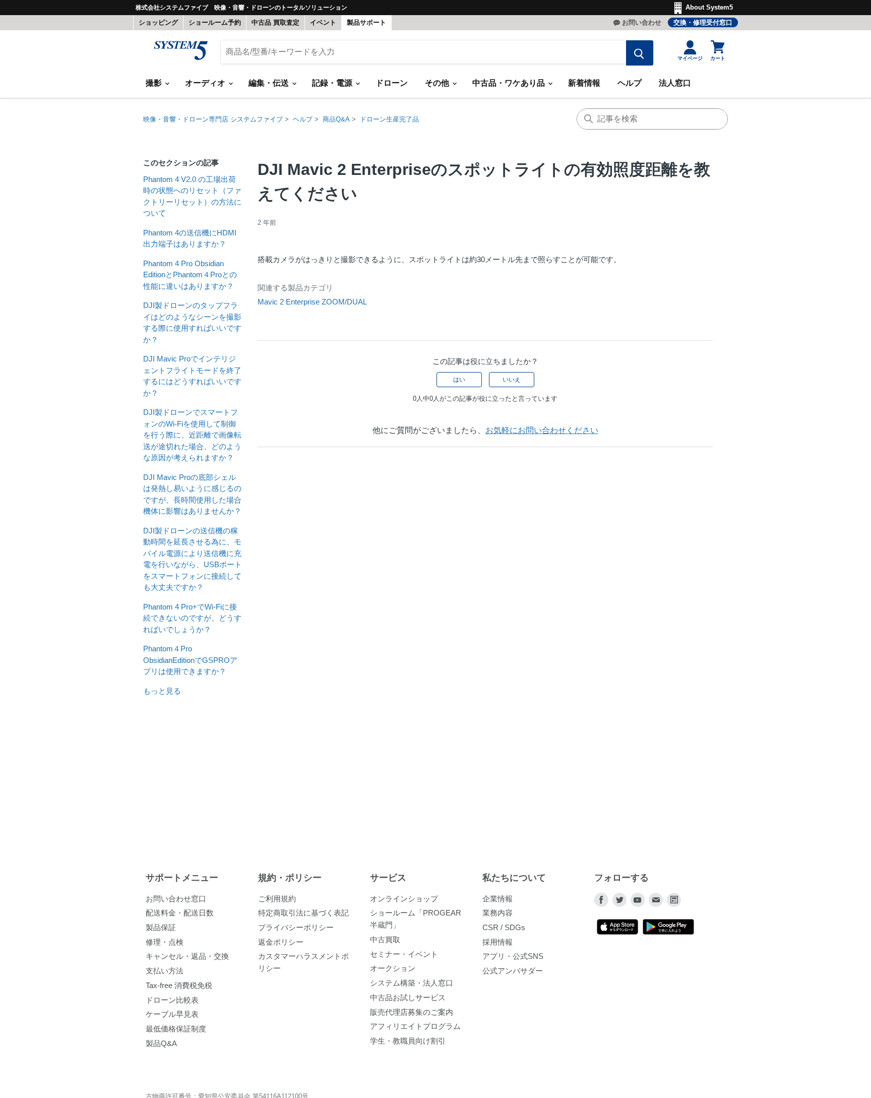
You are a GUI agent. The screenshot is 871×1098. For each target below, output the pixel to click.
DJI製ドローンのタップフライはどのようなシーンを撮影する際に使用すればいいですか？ (192, 322)
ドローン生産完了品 (389, 119)
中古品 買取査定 (275, 22)
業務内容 (497, 912)
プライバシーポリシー (296, 927)
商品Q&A (336, 119)
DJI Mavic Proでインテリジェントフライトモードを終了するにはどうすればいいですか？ (192, 375)
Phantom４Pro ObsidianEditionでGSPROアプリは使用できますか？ (190, 660)
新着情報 (584, 83)
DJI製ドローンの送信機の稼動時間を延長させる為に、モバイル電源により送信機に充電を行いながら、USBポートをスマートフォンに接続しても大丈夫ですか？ (192, 559)
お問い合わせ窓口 (176, 898)
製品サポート (366, 22)
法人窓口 (675, 83)
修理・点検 (164, 942)
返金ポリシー (280, 942)
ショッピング (158, 22)
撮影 (155, 83)
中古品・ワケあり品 (509, 83)
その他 (438, 83)
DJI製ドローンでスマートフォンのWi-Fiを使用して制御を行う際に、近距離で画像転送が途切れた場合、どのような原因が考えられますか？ (192, 435)
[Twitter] (619, 900)
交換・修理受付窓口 (702, 22)
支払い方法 (164, 970)
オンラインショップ (404, 898)
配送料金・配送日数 (180, 912)
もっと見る (162, 691)
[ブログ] (674, 900)
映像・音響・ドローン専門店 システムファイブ (213, 119)
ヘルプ (629, 83)
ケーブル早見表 (172, 1014)
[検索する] (639, 53)
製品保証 (161, 927)
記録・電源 (333, 83)
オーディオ (206, 83)
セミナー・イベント (404, 954)
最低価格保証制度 (176, 1028)
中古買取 (385, 939)
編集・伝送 (269, 83)
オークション (392, 968)
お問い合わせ (641, 22)
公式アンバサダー (512, 970)
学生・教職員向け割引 (408, 1040)
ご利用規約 (277, 898)
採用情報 (497, 942)
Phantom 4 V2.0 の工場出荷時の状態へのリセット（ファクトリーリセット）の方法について (192, 196)
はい (459, 379)
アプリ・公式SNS (512, 956)
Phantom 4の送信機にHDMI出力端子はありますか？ (189, 238)
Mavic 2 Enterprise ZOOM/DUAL (312, 301)
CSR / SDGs (503, 927)
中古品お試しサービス (408, 997)
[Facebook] (601, 900)
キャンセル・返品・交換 (187, 956)
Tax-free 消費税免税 (179, 985)
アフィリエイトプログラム (415, 1026)
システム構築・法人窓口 (411, 983)
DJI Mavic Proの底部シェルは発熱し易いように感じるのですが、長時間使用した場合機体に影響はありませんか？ (192, 494)
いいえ (512, 379)
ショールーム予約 (215, 22)
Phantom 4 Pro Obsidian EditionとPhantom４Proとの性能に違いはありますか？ (190, 274)
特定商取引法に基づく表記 (303, 912)
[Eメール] (656, 900)
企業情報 (497, 898)
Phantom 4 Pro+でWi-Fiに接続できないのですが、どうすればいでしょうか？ (192, 618)
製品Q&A (161, 1043)
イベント (323, 22)
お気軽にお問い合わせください (541, 430)
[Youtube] (638, 900)
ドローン (392, 83)
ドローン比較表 (172, 1000)
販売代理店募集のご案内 (411, 1012)
